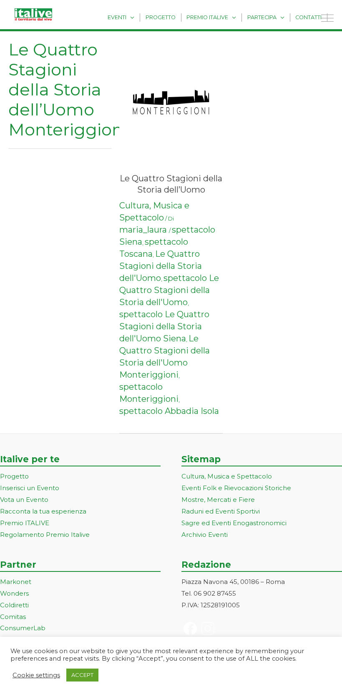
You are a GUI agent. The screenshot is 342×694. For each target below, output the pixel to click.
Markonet (15, 582)
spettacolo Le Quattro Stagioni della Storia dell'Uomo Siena (164, 326)
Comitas (13, 617)
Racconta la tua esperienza (43, 511)
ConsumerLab (22, 628)
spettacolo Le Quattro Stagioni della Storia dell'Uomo (169, 290)
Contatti (308, 17)
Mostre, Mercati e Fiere (218, 500)
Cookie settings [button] (36, 675)
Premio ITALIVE (24, 523)
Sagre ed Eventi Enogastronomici (234, 523)
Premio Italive (207, 17)
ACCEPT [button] (82, 674)
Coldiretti (14, 605)
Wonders (14, 593)
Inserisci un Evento (29, 488)
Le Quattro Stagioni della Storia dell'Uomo (160, 266)
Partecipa (262, 17)
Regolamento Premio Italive (45, 535)
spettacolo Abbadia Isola (169, 411)
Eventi (117, 17)
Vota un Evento (24, 500)
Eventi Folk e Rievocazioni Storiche (236, 488)
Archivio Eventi (204, 535)
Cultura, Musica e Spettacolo (226, 476)
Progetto (161, 17)
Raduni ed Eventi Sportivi (220, 511)
